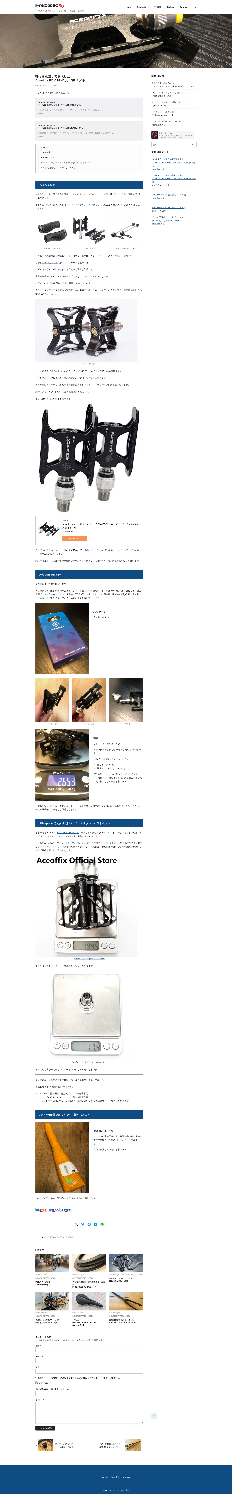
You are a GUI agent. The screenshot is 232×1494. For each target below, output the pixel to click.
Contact (184, 7)
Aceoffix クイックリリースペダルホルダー (89, 1062)
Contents (141, 7)
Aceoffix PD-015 (48, 157)
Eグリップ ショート (52, 248)
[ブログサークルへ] (172, 135)
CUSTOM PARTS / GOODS (47, 85)
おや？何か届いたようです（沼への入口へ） (60, 167)
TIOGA (47, 204)
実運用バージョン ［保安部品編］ (43, 1283)
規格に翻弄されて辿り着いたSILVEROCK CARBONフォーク (123, 1321)
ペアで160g (127, 290)
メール (39, 1356)
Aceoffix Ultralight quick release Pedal (89, 958)
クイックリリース (95, 204)
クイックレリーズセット (126, 248)
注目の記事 (156, 7)
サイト (38, 1367)
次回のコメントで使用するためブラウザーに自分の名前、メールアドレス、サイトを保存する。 (79, 1377)
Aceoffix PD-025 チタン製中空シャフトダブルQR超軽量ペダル (60, 127)
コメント (39, 1399)
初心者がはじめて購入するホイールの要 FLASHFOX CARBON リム (88, 1284)
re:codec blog (123, 1490)
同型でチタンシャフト (68, 832)
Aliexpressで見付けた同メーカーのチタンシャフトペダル (65, 162)
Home (128, 7)
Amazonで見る (74, 538)
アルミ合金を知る (51, 594)
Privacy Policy (115, 1477)
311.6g (89, 371)
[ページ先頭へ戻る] (154, 1416)
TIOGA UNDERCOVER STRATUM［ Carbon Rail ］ (85, 1322)
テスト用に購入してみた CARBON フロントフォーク (111, 1445)
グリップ (70, 204)
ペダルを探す (46, 152)
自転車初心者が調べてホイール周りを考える (64, 1445)
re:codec (156, 168)
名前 (38, 1345)
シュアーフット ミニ (89, 248)
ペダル (80, 204)
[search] (193, 144)
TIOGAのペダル (50, 262)
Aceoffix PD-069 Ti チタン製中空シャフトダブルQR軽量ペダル (59, 104)
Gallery (170, 7)
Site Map (126, 1477)
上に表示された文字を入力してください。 (53, 1389)
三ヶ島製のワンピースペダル (94, 550)
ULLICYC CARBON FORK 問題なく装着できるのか (47, 1321)
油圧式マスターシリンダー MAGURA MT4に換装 (120, 1279)
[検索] (195, 7)
